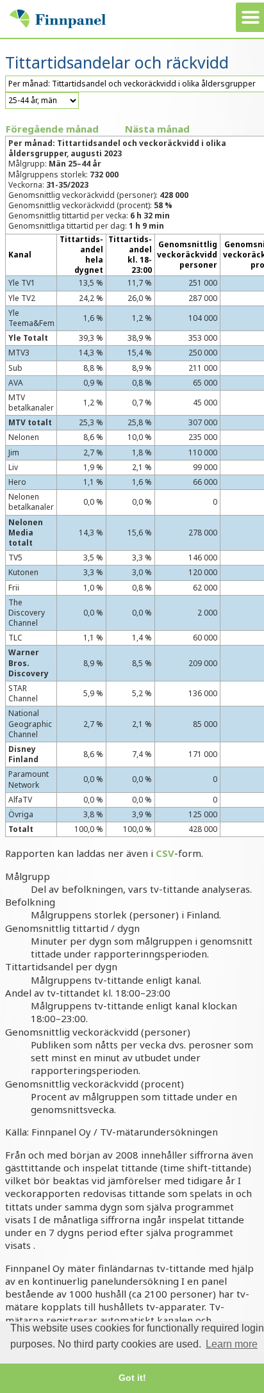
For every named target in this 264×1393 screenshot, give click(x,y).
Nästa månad (157, 128)
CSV (165, 853)
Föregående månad (52, 128)
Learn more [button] (232, 1344)
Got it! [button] (132, 1378)
